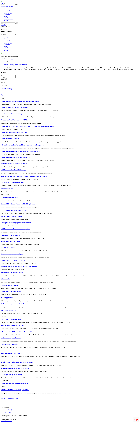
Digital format (5, 95)
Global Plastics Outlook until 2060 (12, 216)
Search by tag (4, 6)
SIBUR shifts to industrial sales (11, 291)
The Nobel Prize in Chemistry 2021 (12, 182)
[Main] (1, 1)
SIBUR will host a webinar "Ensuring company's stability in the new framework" (28, 126)
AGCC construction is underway (11, 114)
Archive (6, 20)
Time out (6, 17)
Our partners (7, 14)
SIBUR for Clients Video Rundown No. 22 (15, 383)
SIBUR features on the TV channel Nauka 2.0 (16, 157)
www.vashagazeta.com (6, 421)
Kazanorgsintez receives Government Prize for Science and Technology (24, 176)
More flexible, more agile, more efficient (14, 210)
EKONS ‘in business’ (8, 248)
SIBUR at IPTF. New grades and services (14, 107)
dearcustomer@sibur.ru (10, 409)
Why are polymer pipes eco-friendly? (13, 260)
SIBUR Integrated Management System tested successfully (20, 101)
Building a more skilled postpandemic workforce (17, 362)
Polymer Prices (5, 279)
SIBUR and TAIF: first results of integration (15, 229)
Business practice (8, 19)
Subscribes (10, 6)
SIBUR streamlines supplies (10, 139)
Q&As (5, 16)
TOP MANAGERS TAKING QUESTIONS (15, 390)
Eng (7, 37)
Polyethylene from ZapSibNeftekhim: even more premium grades (22, 145)
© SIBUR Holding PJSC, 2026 (10, 398)
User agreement (8, 412)
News (5, 11)
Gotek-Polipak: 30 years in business (12, 325)
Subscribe (3, 25)
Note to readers (8, 9)
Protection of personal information (17, 79)
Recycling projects (7, 297)
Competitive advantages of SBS (11, 198)
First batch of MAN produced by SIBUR (14, 120)
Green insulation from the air (10, 241)
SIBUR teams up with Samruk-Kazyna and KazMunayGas (20, 151)
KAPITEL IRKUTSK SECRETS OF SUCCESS (17, 331)
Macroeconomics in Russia (9, 285)
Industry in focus (8, 13)
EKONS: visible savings (8, 310)
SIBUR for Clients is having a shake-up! (14, 132)
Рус (2, 3)
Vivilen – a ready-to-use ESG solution (13, 304)
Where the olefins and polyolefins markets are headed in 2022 (21, 266)
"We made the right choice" (10, 344)
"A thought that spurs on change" (12, 374)
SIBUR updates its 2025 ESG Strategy (13, 170)
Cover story (7, 10)
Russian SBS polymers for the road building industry (18, 204)
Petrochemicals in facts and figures (12, 235)
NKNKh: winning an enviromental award (14, 164)
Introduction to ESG (7, 189)
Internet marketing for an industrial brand (15, 368)
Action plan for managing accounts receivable (16, 223)
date (12, 59)
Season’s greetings (6, 89)
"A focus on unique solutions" (11, 338)
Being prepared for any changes (11, 353)
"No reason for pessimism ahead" (12, 319)
